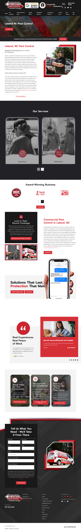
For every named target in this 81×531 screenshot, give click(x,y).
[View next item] (42, 169)
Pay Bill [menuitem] (73, 13)
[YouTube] (68, 7)
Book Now (63, 39)
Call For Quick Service (17, 292)
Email (23, 445)
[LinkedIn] (70, 7)
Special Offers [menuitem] (30, 13)
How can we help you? (12, 464)
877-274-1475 (71, 3)
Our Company (45, 498)
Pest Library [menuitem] (67, 13)
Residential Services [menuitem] (39, 13)
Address (9, 451)
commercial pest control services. (51, 247)
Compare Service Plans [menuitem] (21, 13)
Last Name (24, 439)
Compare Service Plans (47, 501)
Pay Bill (43, 518)
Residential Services (46, 503)
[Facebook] (62, 7)
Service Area (45, 505)
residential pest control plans (27, 90)
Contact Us (9, 29)
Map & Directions (26, 500)
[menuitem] (6, 528)
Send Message (21, 483)
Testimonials (45, 514)
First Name (10, 439)
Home (43, 496)
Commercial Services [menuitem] (50, 13)
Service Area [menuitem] (60, 13)
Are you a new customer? (13, 458)
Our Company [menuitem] (11, 13)
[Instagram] (65, 7)
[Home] (14, 5)
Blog (43, 512)
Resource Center (45, 507)
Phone (9, 445)
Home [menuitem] (6, 13)
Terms (43, 509)
